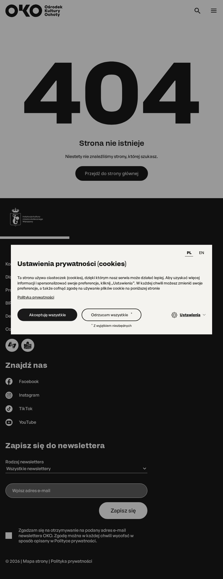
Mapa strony (35, 561)
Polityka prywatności (35, 297)
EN (201, 252)
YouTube (27, 422)
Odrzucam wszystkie (111, 314)
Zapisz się (123, 510)
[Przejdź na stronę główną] (34, 10)
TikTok (26, 408)
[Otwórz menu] (214, 11)
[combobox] (76, 469)
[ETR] (27, 345)
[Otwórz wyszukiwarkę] (197, 11)
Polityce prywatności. (75, 540)
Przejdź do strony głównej (111, 173)
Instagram (29, 395)
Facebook (29, 381)
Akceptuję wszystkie (47, 314)
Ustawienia (190, 314)
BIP (8, 303)
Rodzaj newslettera (24, 461)
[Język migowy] (11, 345)
